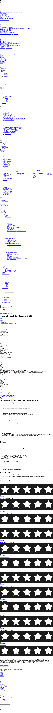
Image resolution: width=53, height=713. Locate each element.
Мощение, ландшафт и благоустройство (14, 245)
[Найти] (1, 5)
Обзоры (1, 689)
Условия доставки (8, 96)
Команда (6, 99)
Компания (6, 281)
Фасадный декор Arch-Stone (5, 393)
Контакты (6, 101)
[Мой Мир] (4, 313)
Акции (1, 673)
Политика (2, 688)
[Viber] (6, 313)
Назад (7, 215)
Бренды (1, 675)
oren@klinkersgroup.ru (5, 307)
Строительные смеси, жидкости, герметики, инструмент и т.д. (18, 221)
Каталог (6, 216)
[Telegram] (11, 313)
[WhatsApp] (8, 313)
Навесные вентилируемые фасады (13, 254)
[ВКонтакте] (1, 313)
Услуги (6, 269)
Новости (6, 98)
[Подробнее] (0, 394)
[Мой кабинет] (0, 199)
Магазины (2, 684)
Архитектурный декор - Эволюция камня (7, 396)
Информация (2, 682)
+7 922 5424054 (3, 68)
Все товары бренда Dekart (5, 666)
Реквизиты (2, 687)
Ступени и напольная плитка (12, 240)
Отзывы (6, 100)
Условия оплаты (7, 95)
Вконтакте (4, 83)
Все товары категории (4, 665)
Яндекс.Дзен (4, 84)
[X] (5, 313)
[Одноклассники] (2, 313)
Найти (2, 706)
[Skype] (9, 313)
